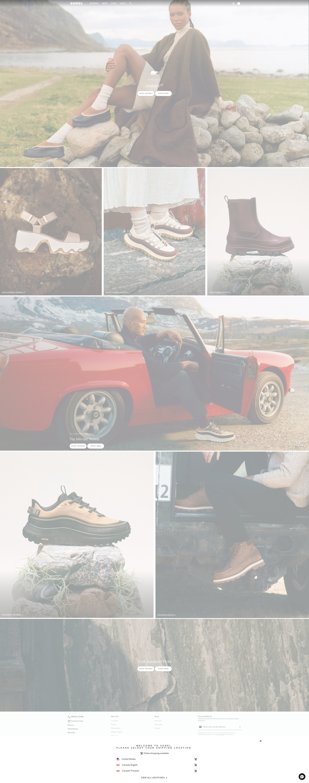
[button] (302, 776)
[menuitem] (94, 3)
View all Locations (153, 778)
